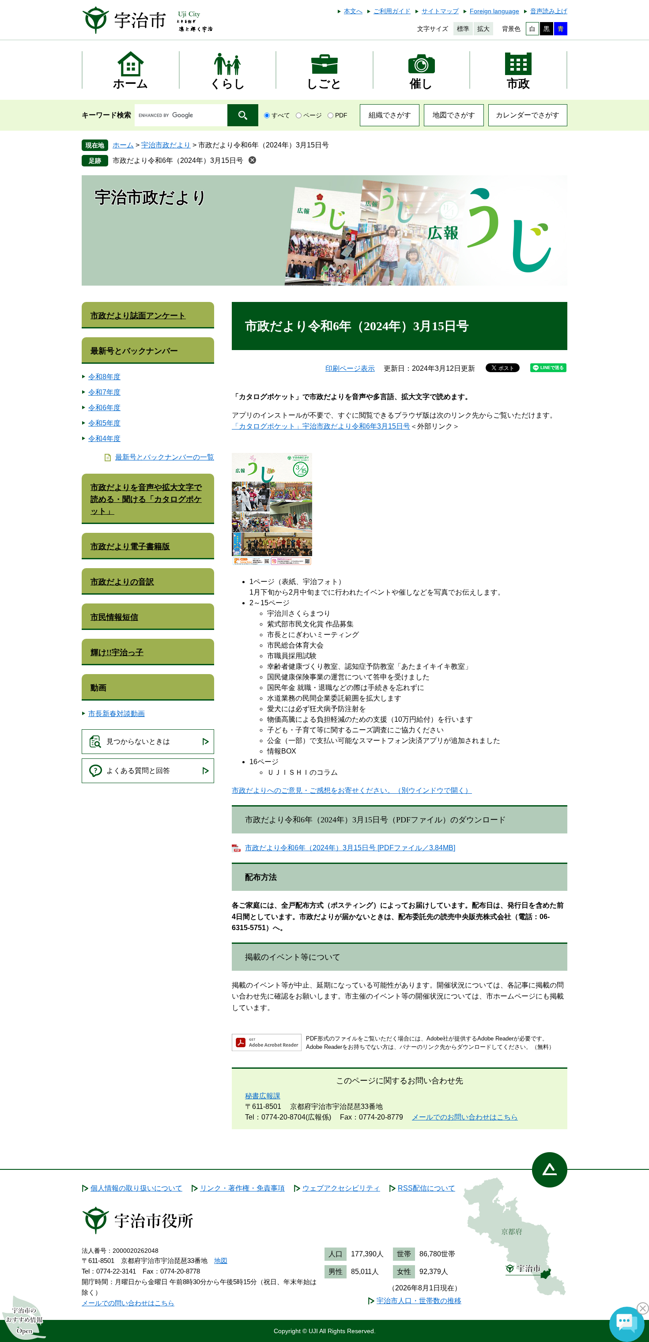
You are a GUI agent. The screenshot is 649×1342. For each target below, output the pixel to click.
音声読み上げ (548, 11)
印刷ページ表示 (350, 368)
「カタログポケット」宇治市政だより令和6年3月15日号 (321, 426)
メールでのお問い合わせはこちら (465, 1117)
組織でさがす (390, 115)
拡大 (483, 28)
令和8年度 (104, 377)
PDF (341, 115)
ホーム (123, 145)
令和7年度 (104, 392)
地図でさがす (454, 115)
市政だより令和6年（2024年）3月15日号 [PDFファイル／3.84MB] (350, 848)
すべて (281, 115)
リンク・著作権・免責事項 (242, 1188)
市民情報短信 (114, 617)
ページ (312, 115)
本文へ (353, 11)
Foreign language (494, 11)
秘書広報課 (262, 1096)
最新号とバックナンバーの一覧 (164, 457)
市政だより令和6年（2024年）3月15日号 (178, 160)
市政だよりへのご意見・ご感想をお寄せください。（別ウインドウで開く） (352, 790)
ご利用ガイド (392, 11)
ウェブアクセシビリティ (341, 1188)
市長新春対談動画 (116, 713)
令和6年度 (104, 407)
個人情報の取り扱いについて (136, 1188)
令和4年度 (104, 438)
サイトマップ (440, 11)
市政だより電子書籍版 (130, 546)
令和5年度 (104, 423)
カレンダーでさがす (527, 115)
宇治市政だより (166, 145)
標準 (463, 28)
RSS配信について (426, 1188)
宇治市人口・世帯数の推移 (419, 1300)
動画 (98, 687)
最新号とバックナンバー (134, 351)
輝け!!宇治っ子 (117, 652)
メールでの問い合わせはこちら (128, 1303)
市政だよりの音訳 (122, 581)
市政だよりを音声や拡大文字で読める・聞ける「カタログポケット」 (146, 499)
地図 (220, 1260)
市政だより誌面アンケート (138, 315)
